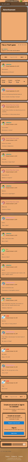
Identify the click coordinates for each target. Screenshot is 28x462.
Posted (12, 66)
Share (7, 444)
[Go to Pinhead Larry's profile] (3, 90)
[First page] (3, 57)
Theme (7, 456)
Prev (6, 57)
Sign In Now (14, 433)
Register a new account (14, 422)
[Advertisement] (14, 26)
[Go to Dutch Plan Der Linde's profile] (3, 106)
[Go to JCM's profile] (3, 317)
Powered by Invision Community (14, 459)
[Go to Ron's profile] (3, 250)
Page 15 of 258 (14, 57)
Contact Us (14, 456)
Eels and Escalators (15, 50)
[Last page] (25, 57)
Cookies (20, 456)
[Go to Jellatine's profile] (3, 65)
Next (22, 57)
